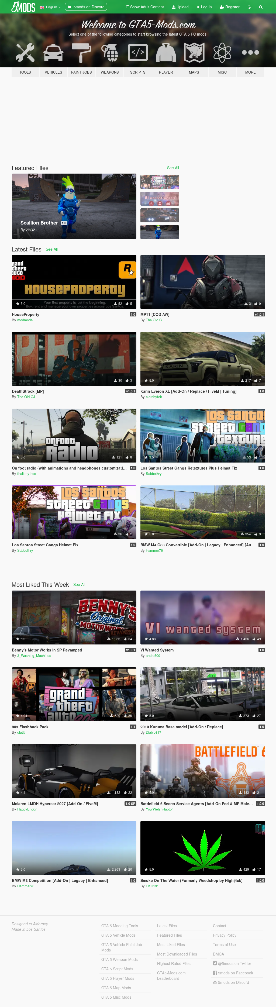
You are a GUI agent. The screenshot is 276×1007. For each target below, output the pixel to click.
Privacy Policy (224, 935)
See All (173, 167)
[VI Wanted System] (159, 199)
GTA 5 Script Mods (117, 968)
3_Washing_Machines (34, 655)
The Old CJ (155, 319)
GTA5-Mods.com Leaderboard (171, 975)
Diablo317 (153, 732)
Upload (182, 6)
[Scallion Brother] (159, 232)
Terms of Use (224, 944)
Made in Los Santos (29, 929)
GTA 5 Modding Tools (119, 925)
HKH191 (152, 885)
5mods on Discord (233, 982)
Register (232, 6)
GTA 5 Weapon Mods (119, 959)
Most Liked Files (171, 944)
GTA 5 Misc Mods (116, 997)
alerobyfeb (154, 396)
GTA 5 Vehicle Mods (118, 935)
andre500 (153, 655)
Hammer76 (154, 550)
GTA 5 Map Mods (116, 987)
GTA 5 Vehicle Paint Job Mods (121, 947)
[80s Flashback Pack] (159, 182)
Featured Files (169, 935)
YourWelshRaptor (159, 809)
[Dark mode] (249, 6)
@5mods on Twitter (234, 963)
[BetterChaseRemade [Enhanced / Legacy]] (159, 215)
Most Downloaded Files (177, 954)
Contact (219, 925)
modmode (25, 319)
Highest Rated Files (174, 963)
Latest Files (167, 925)
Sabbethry (154, 473)
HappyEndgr (26, 809)
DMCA (218, 954)
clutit (21, 732)
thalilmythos (26, 473)
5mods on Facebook (235, 972)
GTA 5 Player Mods (117, 978)
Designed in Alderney (30, 923)
